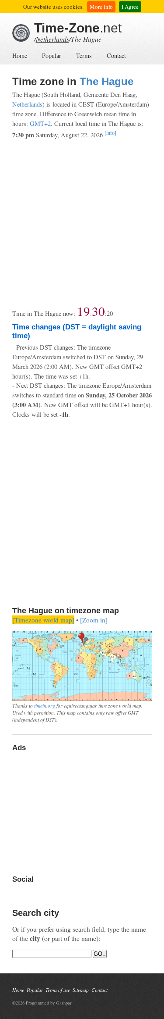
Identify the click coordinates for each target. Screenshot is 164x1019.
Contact (116, 55)
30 (98, 310)
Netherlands (52, 38)
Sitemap (81, 990)
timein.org (44, 705)
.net (78, 28)
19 (83, 310)
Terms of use (57, 990)
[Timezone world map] (43, 619)
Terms (84, 55)
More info (101, 7)
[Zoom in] (94, 619)
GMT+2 (40, 123)
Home (19, 55)
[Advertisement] (82, 222)
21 (110, 313)
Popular (51, 55)
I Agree (130, 7)
